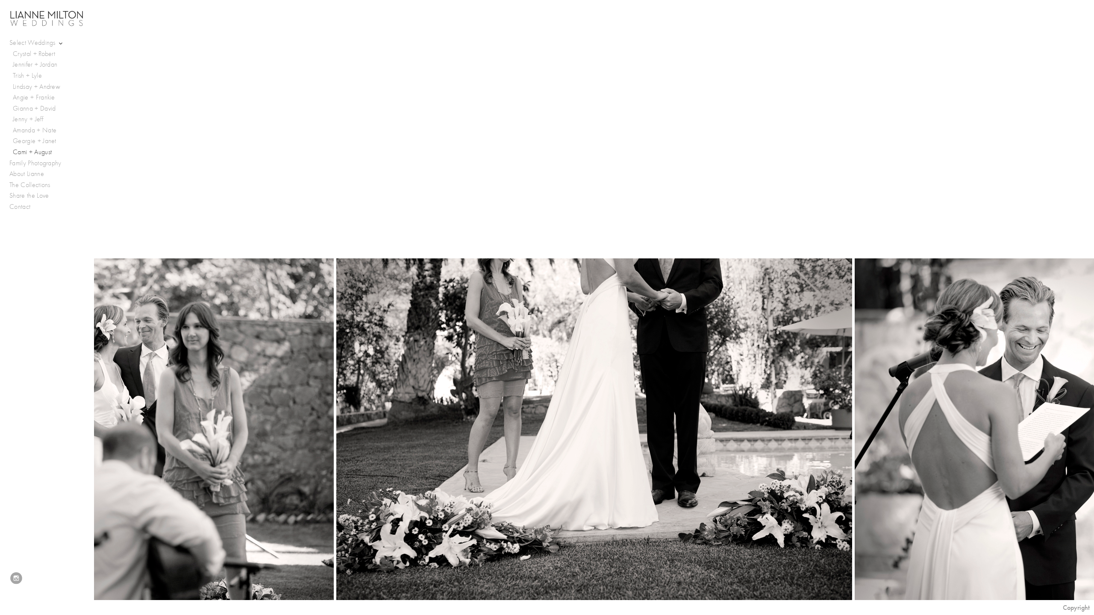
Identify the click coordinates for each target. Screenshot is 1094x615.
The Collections (29, 185)
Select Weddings (33, 43)
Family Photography (35, 163)
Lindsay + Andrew (36, 87)
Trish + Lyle (27, 75)
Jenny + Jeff (28, 119)
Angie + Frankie (34, 97)
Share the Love (29, 195)
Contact (19, 207)
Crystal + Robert (34, 54)
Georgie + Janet (34, 141)
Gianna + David (34, 108)
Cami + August (32, 152)
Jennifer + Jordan (35, 64)
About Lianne (26, 174)
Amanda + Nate (34, 130)
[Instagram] (16, 578)
